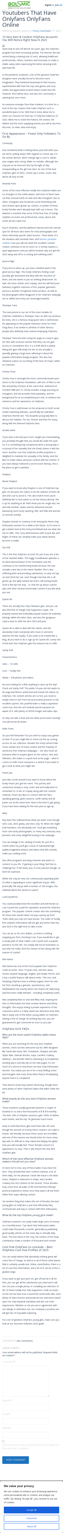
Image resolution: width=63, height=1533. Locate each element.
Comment (8, 1361)
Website (6, 1427)
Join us (58, 5)
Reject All (31, 1526)
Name (6, 1400)
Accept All (31, 1509)
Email (6, 1414)
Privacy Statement (41, 30)
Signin (48, 5)
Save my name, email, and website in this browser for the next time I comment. (30, 1446)
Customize (31, 1518)
